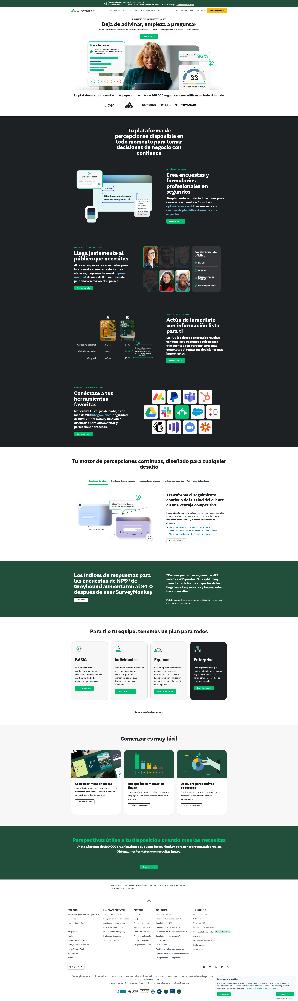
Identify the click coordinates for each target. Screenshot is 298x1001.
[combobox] (76, 967)
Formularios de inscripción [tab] (198, 481)
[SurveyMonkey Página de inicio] (83, 10)
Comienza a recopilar (139, 806)
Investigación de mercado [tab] (149, 481)
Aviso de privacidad (254, 988)
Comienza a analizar (192, 806)
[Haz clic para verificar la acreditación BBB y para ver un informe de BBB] (121, 993)
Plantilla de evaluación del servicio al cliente (189, 534)
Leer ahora (81, 600)
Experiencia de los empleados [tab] (123, 481)
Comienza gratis (149, 36)
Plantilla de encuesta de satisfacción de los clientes (193, 530)
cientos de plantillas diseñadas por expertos (191, 212)
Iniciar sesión (200, 10)
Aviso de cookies (269, 988)
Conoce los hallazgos (185, 4)
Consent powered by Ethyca (283, 998)
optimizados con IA (180, 206)
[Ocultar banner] (294, 4)
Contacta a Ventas (186, 10)
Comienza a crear (85, 802)
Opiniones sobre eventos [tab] (173, 481)
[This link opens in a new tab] (204, 966)
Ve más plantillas (176, 541)
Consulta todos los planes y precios (149, 712)
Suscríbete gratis (217, 10)
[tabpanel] (149, 517)
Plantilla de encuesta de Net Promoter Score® (190, 527)
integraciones (101, 415)
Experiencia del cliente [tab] (98, 481)
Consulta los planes (125, 691)
